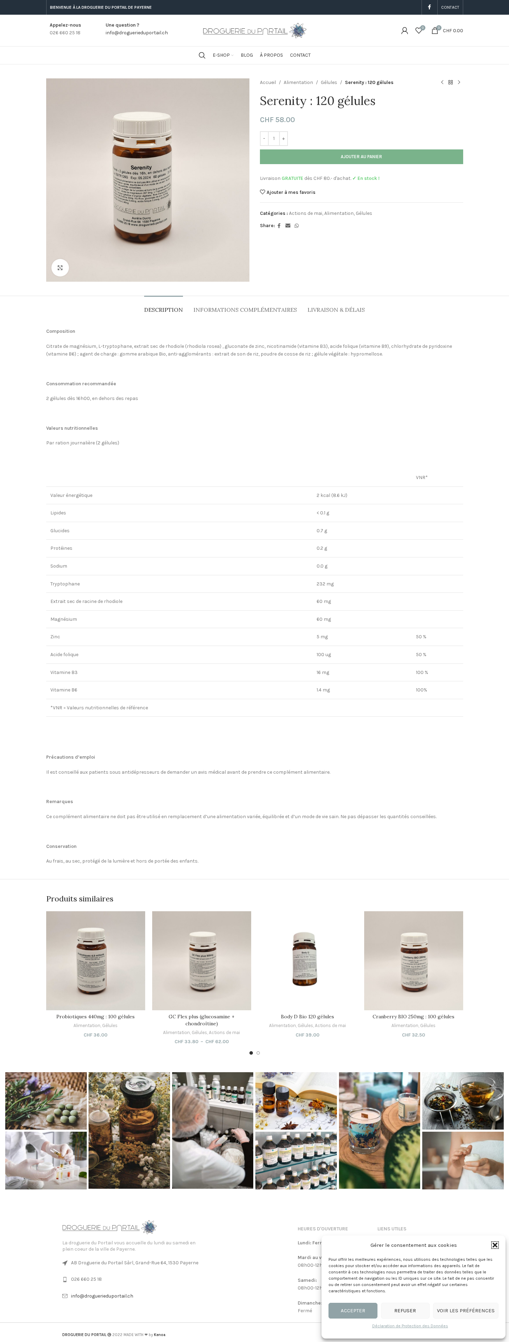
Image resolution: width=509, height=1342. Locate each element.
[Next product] (459, 82)
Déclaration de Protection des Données (410, 1325)
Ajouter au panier (361, 156)
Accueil (268, 82)
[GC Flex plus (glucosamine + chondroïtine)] (201, 960)
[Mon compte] (405, 30)
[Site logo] (254, 30)
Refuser (405, 1310)
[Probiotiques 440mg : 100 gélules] (95, 960)
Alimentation (298, 82)
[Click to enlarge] (60, 267)
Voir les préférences (466, 1310)
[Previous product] (442, 82)
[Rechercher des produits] (202, 55)
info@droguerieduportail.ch (102, 1296)
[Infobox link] (63, 30)
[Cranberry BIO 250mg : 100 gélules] (413, 960)
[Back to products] (450, 82)
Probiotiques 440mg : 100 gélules (95, 1016)
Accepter (353, 1310)
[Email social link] (287, 226)
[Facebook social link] (429, 7)
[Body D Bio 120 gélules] (307, 960)
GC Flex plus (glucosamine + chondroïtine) (201, 1020)
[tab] (163, 306)
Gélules (329, 82)
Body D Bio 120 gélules (307, 1016)
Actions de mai (305, 213)
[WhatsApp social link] (296, 226)
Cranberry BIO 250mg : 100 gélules (413, 1016)
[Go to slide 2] (258, 1053)
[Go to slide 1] (251, 1053)
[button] (495, 1245)
